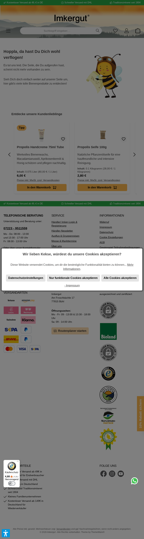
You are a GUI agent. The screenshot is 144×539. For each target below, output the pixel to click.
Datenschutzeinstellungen (25, 277)
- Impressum (72, 285)
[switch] (11, 483)
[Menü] (18, 462)
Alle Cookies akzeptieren (120, 277)
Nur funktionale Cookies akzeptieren (73, 277)
